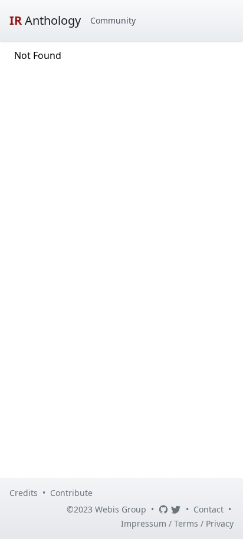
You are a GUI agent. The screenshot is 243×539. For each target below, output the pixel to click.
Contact (208, 509)
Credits (23, 492)
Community (113, 20)
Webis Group (120, 509)
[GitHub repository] (163, 509)
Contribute (71, 492)
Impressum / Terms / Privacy (177, 523)
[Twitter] (175, 509)
